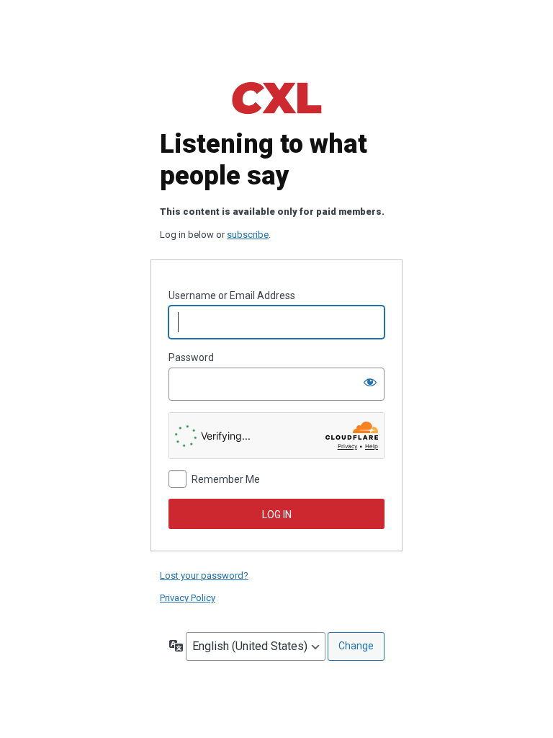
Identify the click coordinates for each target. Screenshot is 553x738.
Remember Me (226, 479)
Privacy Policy (187, 597)
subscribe (248, 234)
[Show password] (370, 382)
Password (191, 357)
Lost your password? (204, 575)
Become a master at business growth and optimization (276, 98)
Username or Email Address (231, 295)
